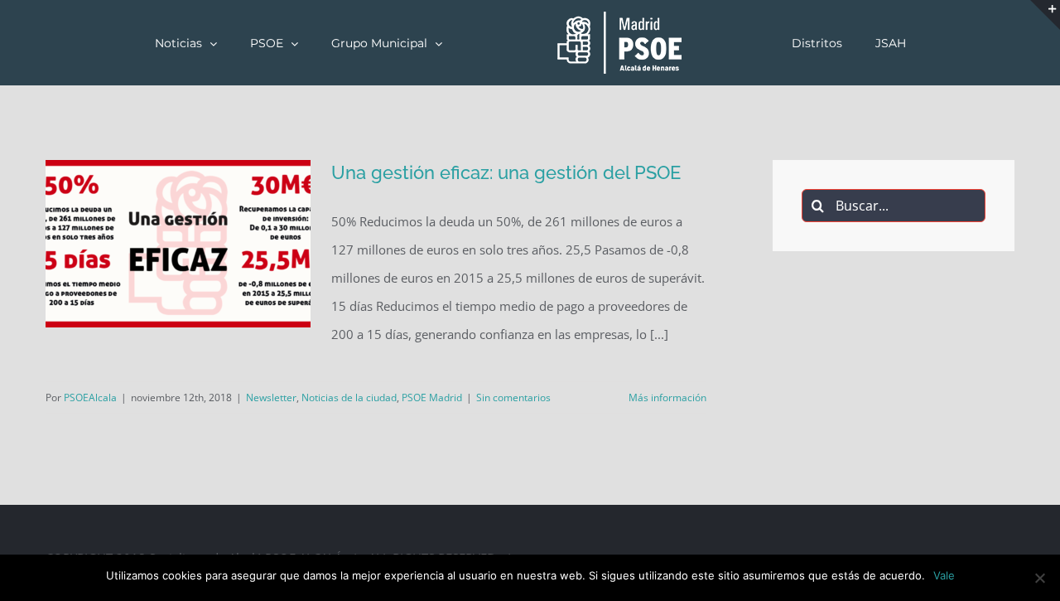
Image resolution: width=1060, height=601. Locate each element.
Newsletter (271, 397)
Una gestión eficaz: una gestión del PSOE (506, 172)
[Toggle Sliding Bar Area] (1045, 15)
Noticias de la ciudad (349, 397)
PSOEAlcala (90, 397)
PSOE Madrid (432, 397)
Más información (667, 397)
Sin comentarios (513, 397)
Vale (944, 575)
